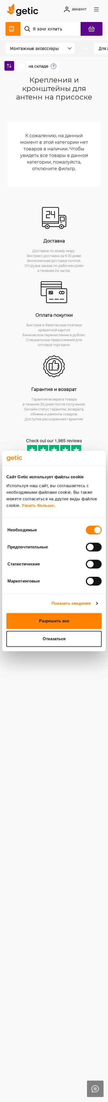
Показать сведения (71, 603)
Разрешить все (54, 620)
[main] (24, 11)
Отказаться (54, 638)
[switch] (94, 547)
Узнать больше (38, 505)
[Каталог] (13, 29)
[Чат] (95, 1089)
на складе (38, 66)
